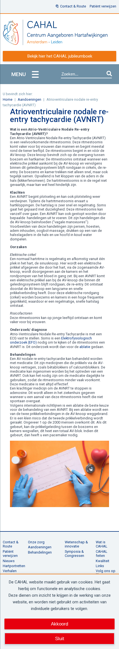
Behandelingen (40, 552)
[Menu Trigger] (35, 74)
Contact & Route (73, 6)
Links (100, 566)
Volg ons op (105, 571)
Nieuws (9, 561)
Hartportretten (14, 566)
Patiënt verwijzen (103, 6)
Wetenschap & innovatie (76, 544)
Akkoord (59, 623)
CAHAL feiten (101, 553)
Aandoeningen (39, 547)
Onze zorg (36, 542)
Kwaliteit (102, 561)
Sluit (59, 638)
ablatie (84, 347)
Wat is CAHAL (101, 544)
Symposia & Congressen (74, 553)
